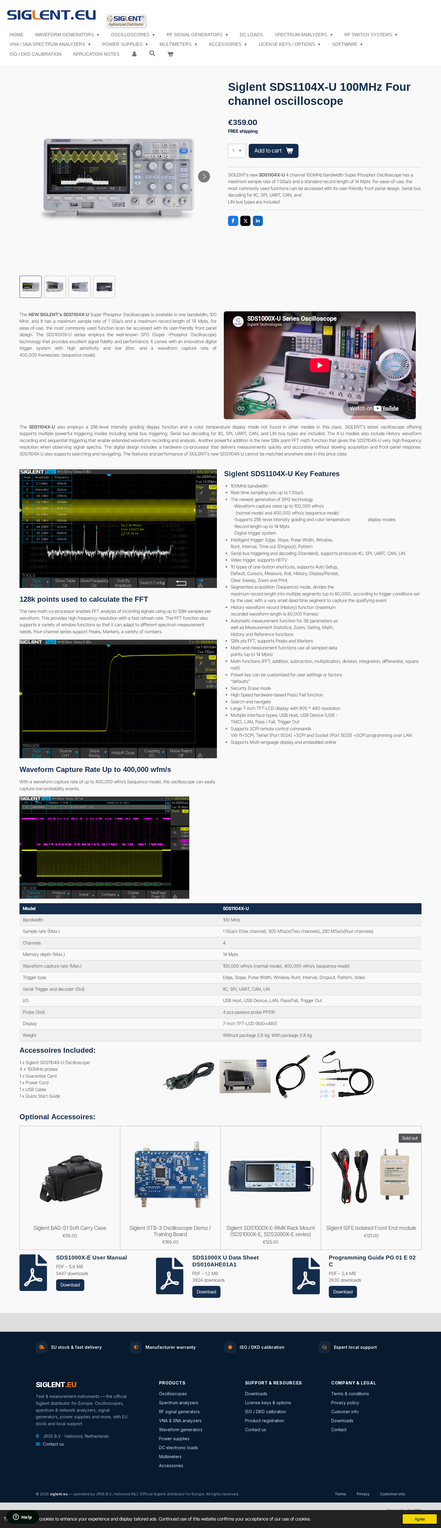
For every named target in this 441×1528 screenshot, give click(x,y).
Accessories (171, 1465)
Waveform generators (180, 1429)
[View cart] (170, 54)
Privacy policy (345, 1402)
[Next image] (204, 176)
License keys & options (268, 1402)
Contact (338, 1429)
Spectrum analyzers (178, 1402)
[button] (31, 287)
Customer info (345, 1411)
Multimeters (170, 1456)
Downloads (256, 1393)
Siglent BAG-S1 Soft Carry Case (70, 1228)
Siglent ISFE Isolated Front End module (371, 1228)
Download (70, 1285)
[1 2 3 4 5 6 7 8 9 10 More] (237, 151)
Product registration (264, 1420)
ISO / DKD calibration (265, 1411)
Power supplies (174, 1438)
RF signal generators (179, 1411)
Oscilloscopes (173, 1393)
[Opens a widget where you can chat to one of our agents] (22, 1517)
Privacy (363, 1494)
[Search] (152, 53)
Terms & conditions (350, 1393)
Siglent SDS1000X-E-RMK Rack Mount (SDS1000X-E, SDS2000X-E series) (270, 1231)
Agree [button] (420, 1519)
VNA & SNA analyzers (180, 1420)
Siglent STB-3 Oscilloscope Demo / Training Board (170, 1231)
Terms (340, 1494)
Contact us (53, 1443)
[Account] (134, 54)
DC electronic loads (178, 1447)
